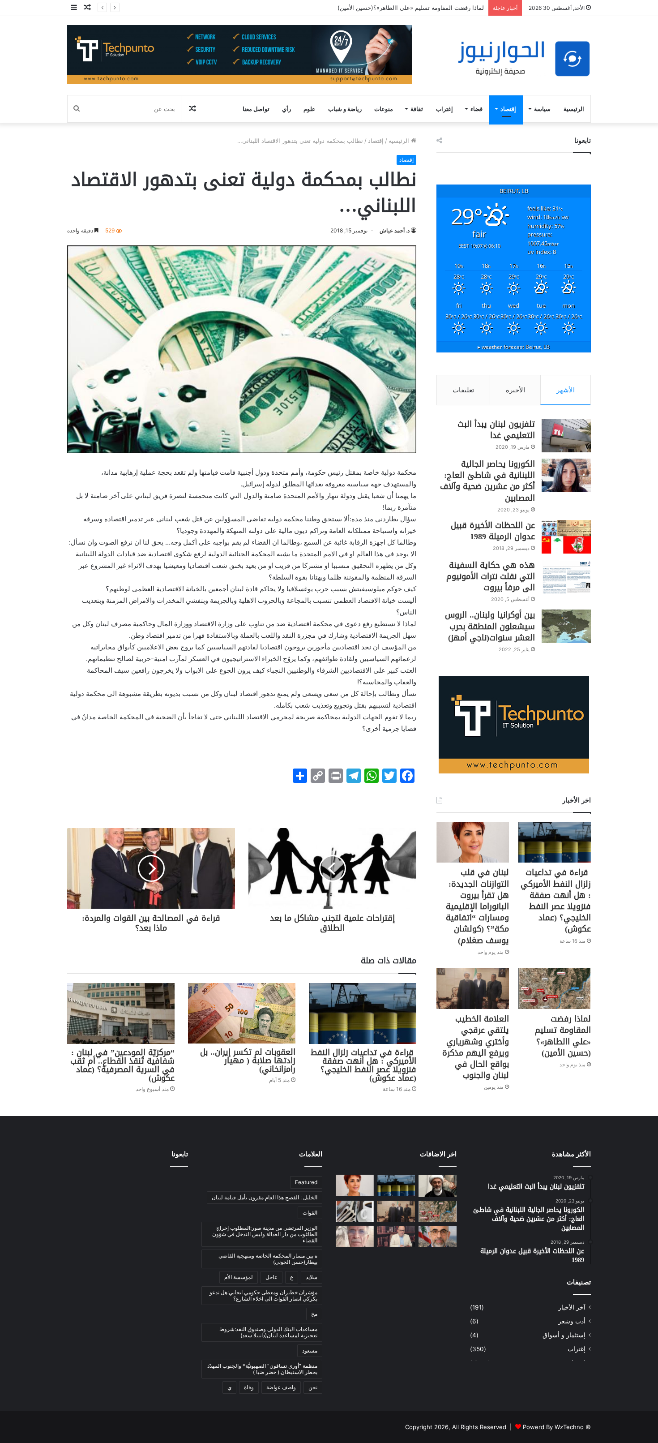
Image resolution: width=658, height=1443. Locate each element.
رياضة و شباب (345, 108)
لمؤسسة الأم (238, 1277)
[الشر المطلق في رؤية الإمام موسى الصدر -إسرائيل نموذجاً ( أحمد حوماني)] (438, 1236)
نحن (312, 1387)
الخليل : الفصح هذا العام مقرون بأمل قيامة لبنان (264, 1197)
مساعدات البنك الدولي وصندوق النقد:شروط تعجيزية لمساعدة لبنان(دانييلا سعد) (268, 1332)
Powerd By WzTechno (553, 1426)
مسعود (309, 1350)
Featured (306, 1182)
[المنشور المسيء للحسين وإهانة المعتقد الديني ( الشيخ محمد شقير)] (438, 1186)
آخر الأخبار (571, 1307)
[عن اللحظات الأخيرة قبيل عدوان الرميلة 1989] (566, 537)
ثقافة (416, 108)
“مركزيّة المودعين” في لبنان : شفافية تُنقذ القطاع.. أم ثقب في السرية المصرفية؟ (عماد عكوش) (122, 1065)
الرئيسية (574, 108)
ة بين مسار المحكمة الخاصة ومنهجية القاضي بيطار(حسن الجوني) (267, 1258)
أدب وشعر (571, 1321)
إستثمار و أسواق (564, 1335)
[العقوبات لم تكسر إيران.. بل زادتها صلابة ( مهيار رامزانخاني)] (241, 1013)
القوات (310, 1212)
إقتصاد (508, 108)
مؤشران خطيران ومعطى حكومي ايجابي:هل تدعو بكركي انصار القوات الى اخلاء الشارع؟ (263, 1295)
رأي (286, 108)
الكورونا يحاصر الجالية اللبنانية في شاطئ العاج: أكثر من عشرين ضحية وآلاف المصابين (487, 481)
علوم (309, 108)
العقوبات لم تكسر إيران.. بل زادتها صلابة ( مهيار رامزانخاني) (247, 1060)
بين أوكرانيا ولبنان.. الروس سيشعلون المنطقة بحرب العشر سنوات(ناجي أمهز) (490, 626)
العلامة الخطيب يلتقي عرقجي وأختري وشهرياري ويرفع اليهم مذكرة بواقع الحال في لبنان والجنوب (475, 1047)
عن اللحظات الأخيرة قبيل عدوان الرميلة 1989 (493, 531)
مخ (314, 1313)
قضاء (476, 108)
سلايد (311, 1277)
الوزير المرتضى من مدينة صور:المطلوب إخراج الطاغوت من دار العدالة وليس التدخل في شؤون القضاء (264, 1234)
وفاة (249, 1387)
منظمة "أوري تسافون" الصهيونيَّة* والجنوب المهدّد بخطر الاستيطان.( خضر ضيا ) (262, 1368)
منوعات (383, 108)
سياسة (542, 108)
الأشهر (565, 390)
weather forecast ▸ (514, 346)
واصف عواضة (281, 1387)
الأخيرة (515, 390)
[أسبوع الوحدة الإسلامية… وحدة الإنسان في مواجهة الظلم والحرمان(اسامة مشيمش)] (396, 1236)
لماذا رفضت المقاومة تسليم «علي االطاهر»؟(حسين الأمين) (410, 7)
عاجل (271, 1277)
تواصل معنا (256, 108)
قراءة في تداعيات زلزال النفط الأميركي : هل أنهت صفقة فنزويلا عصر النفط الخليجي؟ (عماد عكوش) (363, 1065)
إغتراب (444, 108)
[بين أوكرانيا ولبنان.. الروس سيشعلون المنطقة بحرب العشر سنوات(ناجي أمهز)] (566, 626)
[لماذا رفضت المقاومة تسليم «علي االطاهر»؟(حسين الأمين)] (554, 988)
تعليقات (463, 390)
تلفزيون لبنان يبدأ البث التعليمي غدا (496, 430)
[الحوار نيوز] (524, 59)
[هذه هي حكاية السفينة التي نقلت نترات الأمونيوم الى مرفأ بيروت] (566, 576)
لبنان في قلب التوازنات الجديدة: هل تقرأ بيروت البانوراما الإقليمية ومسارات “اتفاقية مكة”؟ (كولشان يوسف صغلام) (477, 906)
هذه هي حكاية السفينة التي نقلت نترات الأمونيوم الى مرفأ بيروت (490, 576)
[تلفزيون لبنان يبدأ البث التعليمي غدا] (566, 435)
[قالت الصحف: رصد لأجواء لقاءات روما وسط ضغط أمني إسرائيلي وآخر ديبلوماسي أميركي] (355, 1211)
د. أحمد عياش (395, 230)
